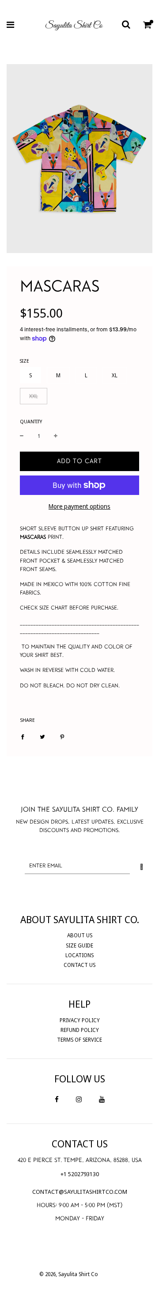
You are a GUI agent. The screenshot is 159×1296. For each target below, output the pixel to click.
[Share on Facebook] (22, 737)
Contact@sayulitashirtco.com (79, 1192)
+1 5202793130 (80, 1174)
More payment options (79, 506)
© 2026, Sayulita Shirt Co (68, 1274)
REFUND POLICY (80, 1030)
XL (114, 375)
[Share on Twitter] (42, 737)
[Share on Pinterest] (62, 737)
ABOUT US (79, 935)
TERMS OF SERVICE (79, 1039)
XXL (33, 396)
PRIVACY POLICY (80, 1020)
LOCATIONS (79, 955)
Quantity (31, 421)
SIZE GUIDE (79, 945)
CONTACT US (79, 965)
